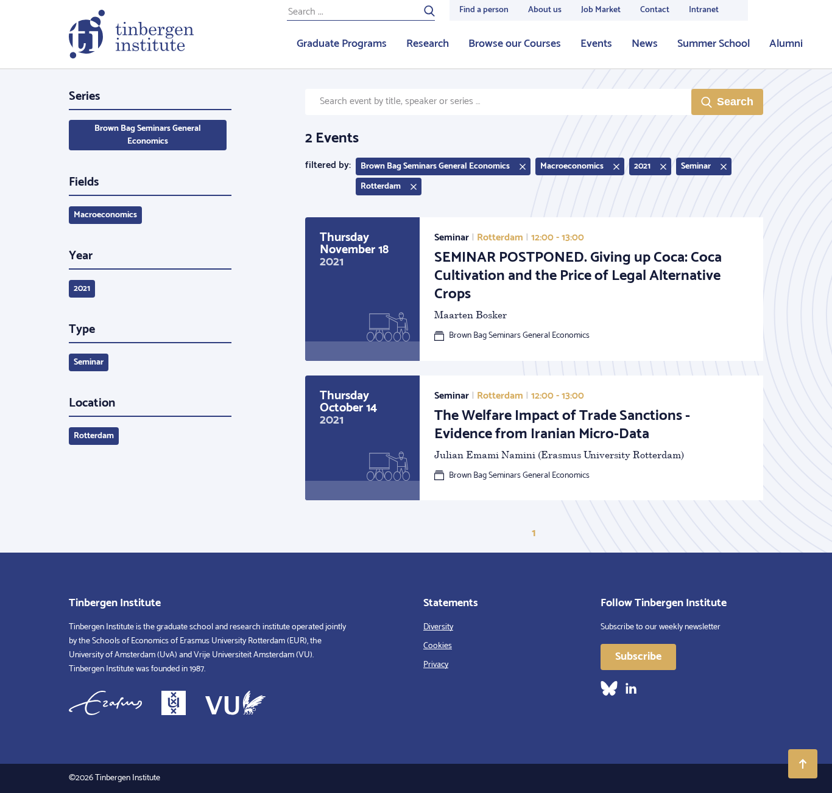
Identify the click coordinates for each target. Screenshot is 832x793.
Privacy (435, 665)
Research (427, 44)
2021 (82, 289)
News (645, 44)
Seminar (89, 362)
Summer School (713, 44)
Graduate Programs (342, 44)
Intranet (704, 10)
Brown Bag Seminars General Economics (147, 135)
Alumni (786, 44)
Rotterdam (94, 436)
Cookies (437, 646)
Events (596, 44)
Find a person (484, 10)
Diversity (438, 627)
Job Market (601, 10)
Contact (654, 10)
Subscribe (638, 657)
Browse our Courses (514, 44)
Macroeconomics (105, 215)
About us (545, 10)
